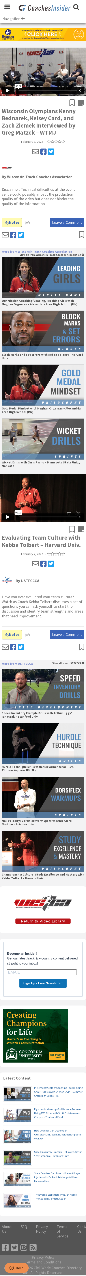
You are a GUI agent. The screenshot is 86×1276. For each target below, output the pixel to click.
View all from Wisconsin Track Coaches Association (51, 255)
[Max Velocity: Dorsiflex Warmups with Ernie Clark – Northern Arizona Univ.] (43, 797)
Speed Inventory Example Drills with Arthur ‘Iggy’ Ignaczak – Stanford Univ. (37, 715)
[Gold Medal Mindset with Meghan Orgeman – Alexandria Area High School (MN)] (43, 385)
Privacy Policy (42, 1229)
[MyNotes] (81, 103)
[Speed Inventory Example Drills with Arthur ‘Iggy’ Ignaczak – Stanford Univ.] (43, 689)
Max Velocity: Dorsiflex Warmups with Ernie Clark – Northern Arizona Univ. (38, 822)
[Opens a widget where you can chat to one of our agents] (16, 1268)
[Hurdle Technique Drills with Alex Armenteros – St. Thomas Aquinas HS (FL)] (43, 743)
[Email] (35, 151)
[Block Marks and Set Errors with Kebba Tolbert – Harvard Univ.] (43, 331)
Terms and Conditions (43, 1262)
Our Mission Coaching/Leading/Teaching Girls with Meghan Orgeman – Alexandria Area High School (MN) (39, 302)
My (11, 222)
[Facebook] (43, 151)
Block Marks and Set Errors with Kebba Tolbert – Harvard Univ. (42, 356)
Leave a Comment (67, 222)
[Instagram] (23, 1247)
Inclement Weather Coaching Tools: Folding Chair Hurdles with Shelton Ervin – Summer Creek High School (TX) (58, 1091)
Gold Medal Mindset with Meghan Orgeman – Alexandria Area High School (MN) (41, 410)
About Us (7, 1229)
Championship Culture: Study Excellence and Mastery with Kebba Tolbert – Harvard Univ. (43, 876)
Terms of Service (62, 1231)
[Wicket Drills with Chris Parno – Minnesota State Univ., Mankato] (43, 439)
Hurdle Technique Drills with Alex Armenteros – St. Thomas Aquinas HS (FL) (38, 768)
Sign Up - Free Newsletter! (43, 983)
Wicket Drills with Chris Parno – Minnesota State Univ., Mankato (41, 464)
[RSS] (33, 1247)
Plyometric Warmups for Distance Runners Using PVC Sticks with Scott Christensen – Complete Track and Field (57, 1113)
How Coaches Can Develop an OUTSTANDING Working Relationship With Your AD (57, 1134)
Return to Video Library (43, 921)
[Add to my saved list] (73, 103)
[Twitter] (51, 151)
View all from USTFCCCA (67, 663)
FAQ (24, 1226)
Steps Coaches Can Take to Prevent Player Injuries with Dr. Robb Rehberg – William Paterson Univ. (57, 1177)
